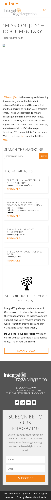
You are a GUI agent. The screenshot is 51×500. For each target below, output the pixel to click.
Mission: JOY (10, 97)
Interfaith (18, 37)
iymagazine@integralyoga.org (25, 393)
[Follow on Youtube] (22, 402)
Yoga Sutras (20, 234)
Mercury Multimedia (35, 497)
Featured (7, 37)
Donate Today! (26, 350)
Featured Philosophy (15, 185)
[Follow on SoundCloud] (28, 402)
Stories (18, 256)
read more (13, 189)
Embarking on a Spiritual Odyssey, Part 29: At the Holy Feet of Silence (24, 205)
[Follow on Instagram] (34, 402)
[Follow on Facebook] (17, 402)
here (23, 136)
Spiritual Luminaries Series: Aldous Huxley (23, 181)
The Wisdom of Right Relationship (20, 231)
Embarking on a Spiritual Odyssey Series (23, 210)
